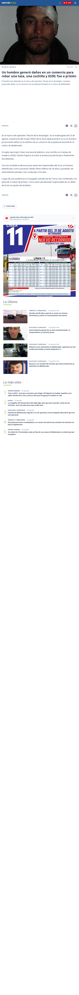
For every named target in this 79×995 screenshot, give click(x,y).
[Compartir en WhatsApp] (75, 125)
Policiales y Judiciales (9, 67)
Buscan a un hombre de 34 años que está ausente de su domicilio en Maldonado (51, 365)
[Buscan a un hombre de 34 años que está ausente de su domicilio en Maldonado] (15, 367)
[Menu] (75, 3)
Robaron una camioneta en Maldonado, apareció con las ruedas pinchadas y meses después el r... (52, 348)
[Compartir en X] (71, 126)
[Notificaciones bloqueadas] (60, 3)
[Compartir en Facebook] (66, 125)
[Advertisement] (39, 104)
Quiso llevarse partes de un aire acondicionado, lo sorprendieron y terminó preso (49, 331)
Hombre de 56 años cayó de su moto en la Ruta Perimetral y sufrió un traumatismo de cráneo (48, 314)
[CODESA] (39, 261)
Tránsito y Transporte (37, 310)
